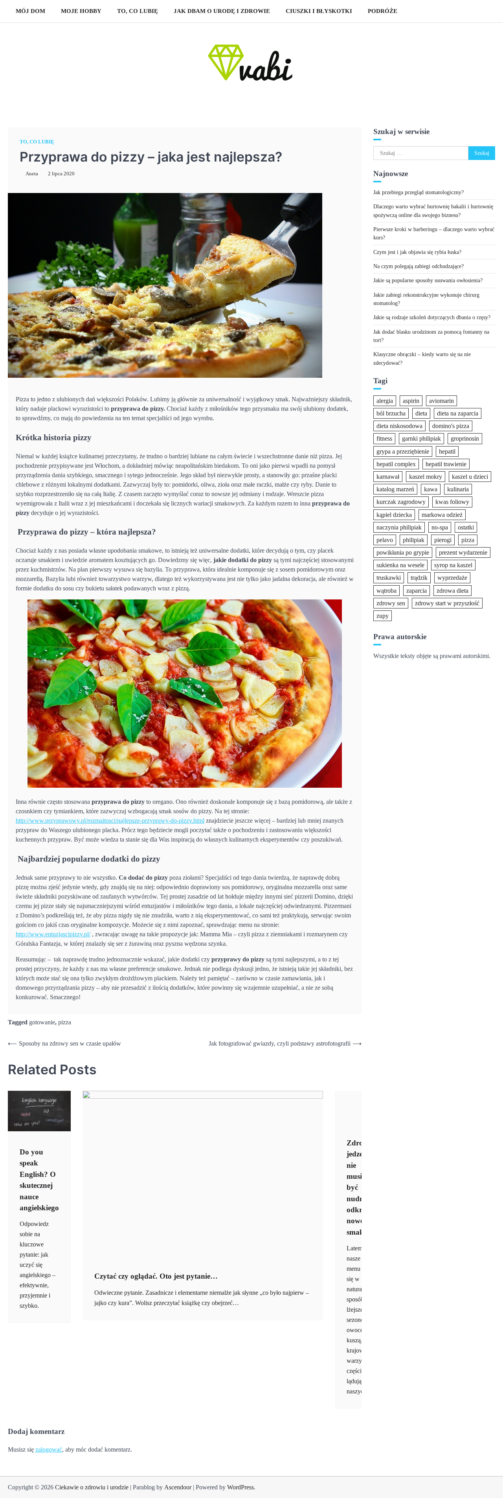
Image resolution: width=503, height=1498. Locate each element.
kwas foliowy (452, 501)
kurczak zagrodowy (401, 501)
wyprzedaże (452, 577)
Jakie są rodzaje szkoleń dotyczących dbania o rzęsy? (431, 317)
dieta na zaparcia (457, 413)
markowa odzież (442, 514)
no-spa (439, 527)
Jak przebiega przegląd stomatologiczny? (418, 192)
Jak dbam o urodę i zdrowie (222, 11)
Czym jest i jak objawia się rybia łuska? (417, 251)
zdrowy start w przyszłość (447, 602)
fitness (384, 438)
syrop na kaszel (453, 565)
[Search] (485, 11)
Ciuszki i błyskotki (319, 11)
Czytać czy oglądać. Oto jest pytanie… (156, 1276)
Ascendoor (177, 1487)
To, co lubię (137, 11)
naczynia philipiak (399, 527)
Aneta (32, 173)
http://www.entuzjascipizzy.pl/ (53, 934)
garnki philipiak (421, 438)
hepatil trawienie (446, 463)
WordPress (240, 1487)
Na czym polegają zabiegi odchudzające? (418, 266)
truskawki (388, 577)
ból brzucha (391, 413)
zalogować (48, 1449)
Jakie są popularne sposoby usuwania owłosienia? (428, 280)
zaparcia (416, 590)
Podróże (382, 11)
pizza (64, 1022)
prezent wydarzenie (463, 552)
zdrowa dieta (452, 590)
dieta (421, 413)
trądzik (419, 577)
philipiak (413, 539)
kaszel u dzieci (470, 476)
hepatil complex (396, 463)
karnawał (387, 476)
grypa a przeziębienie (402, 451)
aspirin (411, 400)
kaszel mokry (425, 476)
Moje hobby (81, 11)
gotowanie (42, 1022)
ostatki (466, 527)
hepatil (447, 451)
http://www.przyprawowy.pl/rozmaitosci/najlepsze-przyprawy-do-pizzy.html (110, 820)
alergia (384, 400)
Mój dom (30, 11)
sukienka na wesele (400, 565)
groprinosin (465, 438)
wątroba (386, 590)
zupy (382, 615)
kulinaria (458, 489)
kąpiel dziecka (394, 514)
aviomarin (441, 400)
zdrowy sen (390, 602)
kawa (430, 489)
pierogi (443, 539)
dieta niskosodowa (399, 426)
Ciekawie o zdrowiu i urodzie (92, 1487)
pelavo (384, 539)
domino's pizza (450, 426)
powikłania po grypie (402, 552)
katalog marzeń (395, 489)
